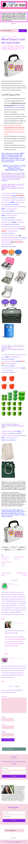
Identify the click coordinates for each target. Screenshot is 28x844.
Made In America (11, 47)
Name (3, 717)
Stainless (17, 47)
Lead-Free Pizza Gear (5, 557)
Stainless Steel (10, 48)
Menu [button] (15, 23)
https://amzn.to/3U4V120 (18, 197)
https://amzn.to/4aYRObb (8, 217)
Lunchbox (3, 47)
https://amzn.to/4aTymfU (8, 372)
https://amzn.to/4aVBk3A (8, 365)
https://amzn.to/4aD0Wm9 (8, 440)
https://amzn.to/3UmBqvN (8, 246)
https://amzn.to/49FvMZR (12, 204)
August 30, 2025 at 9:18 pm (18, 623)
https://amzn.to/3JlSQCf (15, 433)
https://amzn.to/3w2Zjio (7, 211)
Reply (2, 618)
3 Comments (13, 36)
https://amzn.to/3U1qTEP (20, 237)
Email (3, 724)
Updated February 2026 (13, 49)
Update (5, 49)
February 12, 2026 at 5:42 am (15, 658)
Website (3, 732)
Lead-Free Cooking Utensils (19, 557)
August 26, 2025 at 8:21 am (15, 584)
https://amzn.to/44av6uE (8, 359)
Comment (4, 696)
